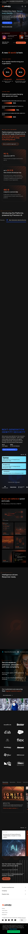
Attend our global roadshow (9, 808)
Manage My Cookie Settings (13, 931)
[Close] (25, 925)
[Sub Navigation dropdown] (8, 42)
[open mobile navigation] (25, 6)
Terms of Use (4, 912)
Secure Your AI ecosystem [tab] (10, 651)
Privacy (3, 908)
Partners (19, 782)
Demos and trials (21, 42)
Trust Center (4, 910)
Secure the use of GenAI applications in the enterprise (13, 678)
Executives (5, 782)
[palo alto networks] (6, 6)
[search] (22, 6)
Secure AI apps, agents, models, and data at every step (13, 673)
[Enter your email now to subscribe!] (14, 871)
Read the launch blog (7, 26)
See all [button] (22, 259)
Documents (4, 914)
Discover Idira (6, 22)
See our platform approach (9, 144)
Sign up (5, 878)
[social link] (3, 920)
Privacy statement (13, 928)
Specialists (12, 782)
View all (22, 827)
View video (14, 704)
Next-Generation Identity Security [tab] (17, 220)
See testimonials (7, 695)
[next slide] (25, 33)
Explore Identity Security (9, 449)
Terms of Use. (11, 875)
